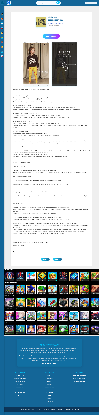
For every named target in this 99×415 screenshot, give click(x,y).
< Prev (45, 259)
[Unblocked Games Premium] (2, 56)
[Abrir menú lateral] (2, 2)
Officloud (49, 401)
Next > (57, 259)
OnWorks (50, 378)
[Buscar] (58, 2)
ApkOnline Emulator (79, 375)
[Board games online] (2, 23)
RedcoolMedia (49, 387)
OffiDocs (49, 375)
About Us (20, 384)
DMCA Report (20, 375)
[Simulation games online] (2, 37)
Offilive (49, 384)
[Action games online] (2, 14)
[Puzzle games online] (2, 32)
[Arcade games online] (2, 18)
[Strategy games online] (2, 46)
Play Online (51, 36)
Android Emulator (20, 378)
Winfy (49, 396)
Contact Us (19, 387)
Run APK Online (20, 381)
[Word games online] (2, 51)
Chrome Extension (79, 378)
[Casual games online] (2, 28)
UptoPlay (50, 381)
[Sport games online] (2, 42)
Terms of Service (19, 390)
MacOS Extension (79, 381)
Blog (19, 396)
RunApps (49, 398)
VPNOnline (49, 393)
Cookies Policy (20, 393)
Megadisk (50, 390)
